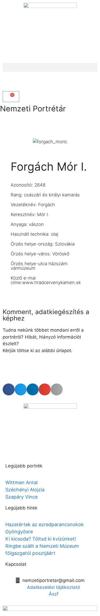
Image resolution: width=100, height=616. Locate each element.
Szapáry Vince (21, 497)
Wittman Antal (22, 482)
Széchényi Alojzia (25, 489)
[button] (50, 67)
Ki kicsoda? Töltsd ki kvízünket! (40, 539)
